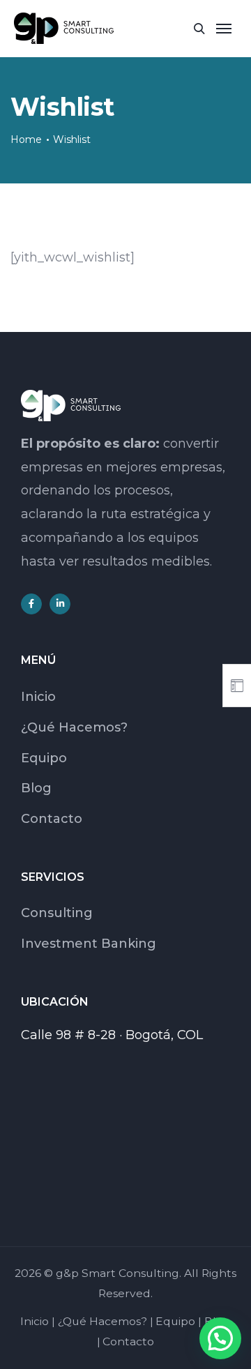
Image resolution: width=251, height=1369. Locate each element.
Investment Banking (88, 943)
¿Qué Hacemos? (74, 727)
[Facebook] (31, 603)
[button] (220, 1338)
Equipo (44, 758)
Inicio (38, 696)
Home (26, 139)
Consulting (57, 913)
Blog (36, 788)
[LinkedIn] (60, 603)
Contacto (51, 818)
